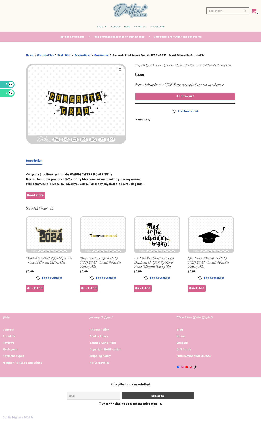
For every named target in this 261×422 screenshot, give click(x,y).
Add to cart (185, 96)
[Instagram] (182, 367)
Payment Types (13, 356)
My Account (157, 26)
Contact (8, 329)
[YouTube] (186, 367)
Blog (127, 26)
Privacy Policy (99, 329)
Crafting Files (45, 55)
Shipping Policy (100, 356)
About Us (9, 336)
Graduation (101, 55)
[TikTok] (195, 367)
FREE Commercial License (194, 356)
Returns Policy (100, 362)
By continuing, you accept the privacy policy (131, 403)
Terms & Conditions (103, 343)
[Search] (245, 10)
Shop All (182, 343)
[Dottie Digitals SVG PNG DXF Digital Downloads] (130, 10)
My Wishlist (139, 26)
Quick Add (35, 288)
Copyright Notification (105, 349)
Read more (35, 195)
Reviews (8, 343)
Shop (100, 26)
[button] (120, 69)
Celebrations (82, 55)
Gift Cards (184, 349)
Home (29, 55)
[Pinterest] (190, 367)
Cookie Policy (99, 336)
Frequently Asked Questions (22, 362)
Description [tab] (34, 160)
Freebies (115, 26)
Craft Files (64, 55)
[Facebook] (178, 367)
